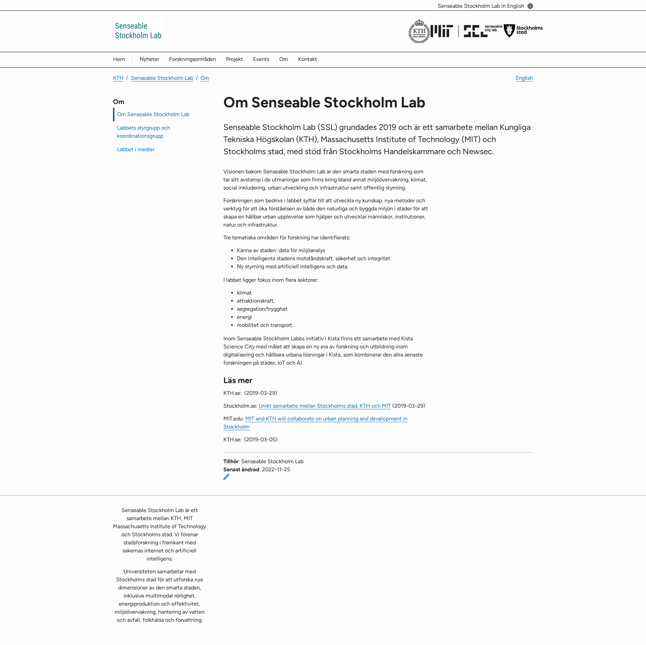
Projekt (234, 59)
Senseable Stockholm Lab (162, 78)
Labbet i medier (135, 149)
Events (261, 59)
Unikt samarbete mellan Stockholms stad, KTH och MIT (325, 406)
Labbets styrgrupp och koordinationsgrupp (143, 132)
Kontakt (307, 59)
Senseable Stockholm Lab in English (481, 6)
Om (283, 59)
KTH (118, 78)
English (524, 78)
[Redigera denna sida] (226, 477)
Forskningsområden (192, 59)
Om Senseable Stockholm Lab (153, 114)
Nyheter (149, 59)
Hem (119, 59)
